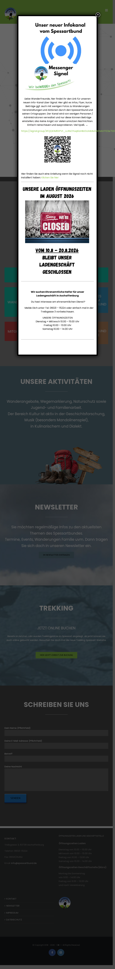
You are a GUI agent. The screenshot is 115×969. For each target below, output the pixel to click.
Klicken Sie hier (50, 177)
